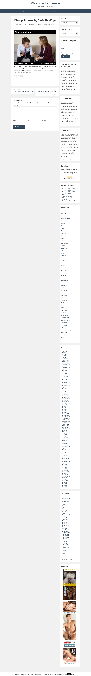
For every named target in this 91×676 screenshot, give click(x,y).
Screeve (64, 550)
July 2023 (64, 406)
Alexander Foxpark (65, 218)
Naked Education (66, 535)
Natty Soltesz (65, 538)
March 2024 (65, 394)
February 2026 (65, 360)
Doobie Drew (64, 260)
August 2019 (65, 463)
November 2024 (66, 382)
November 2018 (66, 476)
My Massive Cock (66, 532)
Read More (73, 674)
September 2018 (66, 479)
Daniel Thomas (64, 248)
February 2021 (65, 439)
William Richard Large (66, 330)
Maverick (63, 292)
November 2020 (66, 443)
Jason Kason (64, 273)
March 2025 (65, 376)
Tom (62, 327)
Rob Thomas (64, 307)
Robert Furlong (64, 310)
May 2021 (64, 434)
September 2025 (66, 367)
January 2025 (65, 379)
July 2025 (64, 370)
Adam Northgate (65, 211)
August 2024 (65, 387)
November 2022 (66, 418)
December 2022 (66, 416)
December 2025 (66, 363)
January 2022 (65, 425)
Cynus (62, 240)
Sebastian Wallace (65, 320)
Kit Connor (64, 526)
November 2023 (66, 400)
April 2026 (64, 357)
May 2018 (64, 485)
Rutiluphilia (64, 546)
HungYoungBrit (65, 519)
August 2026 (65, 351)
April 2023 (64, 410)
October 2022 (65, 419)
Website (44, 120)
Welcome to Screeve (45, 3)
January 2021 (65, 440)
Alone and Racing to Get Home (69, 500)
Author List (37, 11)
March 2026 (65, 358)
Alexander (63, 215)
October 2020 (65, 445)
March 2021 (65, 437)
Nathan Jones (64, 297)
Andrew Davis (64, 220)
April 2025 (64, 375)
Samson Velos (64, 315)
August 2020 (65, 448)
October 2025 (65, 366)
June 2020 (64, 451)
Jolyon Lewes (64, 283)
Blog (23, 11)
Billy (62, 225)
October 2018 (65, 477)
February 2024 (65, 396)
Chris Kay (63, 235)
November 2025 (66, 364)
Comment (16, 105)
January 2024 (65, 397)
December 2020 (66, 442)
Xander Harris (64, 332)
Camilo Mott (64, 233)
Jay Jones (63, 275)
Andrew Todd (64, 223)
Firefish (63, 265)
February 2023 (65, 413)
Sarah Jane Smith (65, 317)
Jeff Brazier (65, 523)
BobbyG (63, 228)
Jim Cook (63, 278)
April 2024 (64, 393)
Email (29, 120)
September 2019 (66, 461)
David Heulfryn (18, 24)
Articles (44, 11)
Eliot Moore (64, 263)
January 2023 (65, 415)
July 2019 (64, 464)
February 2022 (65, 424)
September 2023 (66, 403)
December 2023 (66, 398)
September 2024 (66, 385)
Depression (64, 513)
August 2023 (65, 404)
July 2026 (64, 352)
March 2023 (65, 412)
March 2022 (65, 422)
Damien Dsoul (64, 243)
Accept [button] (69, 674)
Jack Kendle (64, 268)
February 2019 (65, 471)
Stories (34, 25)
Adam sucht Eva (66, 498)
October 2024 (65, 384)
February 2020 (65, 457)
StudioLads (64, 555)
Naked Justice (64, 295)
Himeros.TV (64, 517)
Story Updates (29, 11)
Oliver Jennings (64, 300)
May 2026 (64, 355)
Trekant (64, 558)
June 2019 (64, 466)
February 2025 (65, 378)
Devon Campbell (65, 258)
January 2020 (65, 458)
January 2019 (65, 473)
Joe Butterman (64, 280)
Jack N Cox (64, 270)
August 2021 (65, 431)
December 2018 (66, 474)
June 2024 (64, 390)
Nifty (63, 540)
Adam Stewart (64, 213)
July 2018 (64, 482)
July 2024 (64, 388)
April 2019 (64, 468)
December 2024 (66, 381)
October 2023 (65, 401)
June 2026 (64, 354)
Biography (64, 503)
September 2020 (66, 446)
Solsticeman (64, 322)
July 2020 (64, 449)
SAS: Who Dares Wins (67, 549)
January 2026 (65, 361)
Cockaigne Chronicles (43, 24)
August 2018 (65, 480)
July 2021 (64, 433)
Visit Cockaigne (52, 11)
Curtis (62, 238)
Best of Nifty (64, 337)
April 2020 (64, 454)
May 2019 (64, 467)
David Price (63, 255)
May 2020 (64, 452)
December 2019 (66, 460)
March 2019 (65, 470)
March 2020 (65, 455)
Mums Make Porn (66, 531)
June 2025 (64, 372)
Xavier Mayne (64, 335)
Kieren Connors (64, 285)
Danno (62, 250)
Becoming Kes (72, 200)
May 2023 (64, 409)
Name (14, 120)
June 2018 (64, 483)
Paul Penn (63, 302)
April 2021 (64, 436)
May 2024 (64, 391)
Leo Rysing (63, 287)
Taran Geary (64, 325)
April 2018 (64, 486)
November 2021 (66, 428)
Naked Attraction (66, 534)
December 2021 (66, 427)
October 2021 (65, 430)
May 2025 (64, 373)
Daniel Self (63, 245)
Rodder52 (63, 312)
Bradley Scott (64, 230)
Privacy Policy (66, 11)
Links (59, 11)
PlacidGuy (64, 543)
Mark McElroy (64, 290)
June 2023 (64, 407)
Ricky (62, 305)
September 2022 (66, 421)
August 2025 (65, 369)
